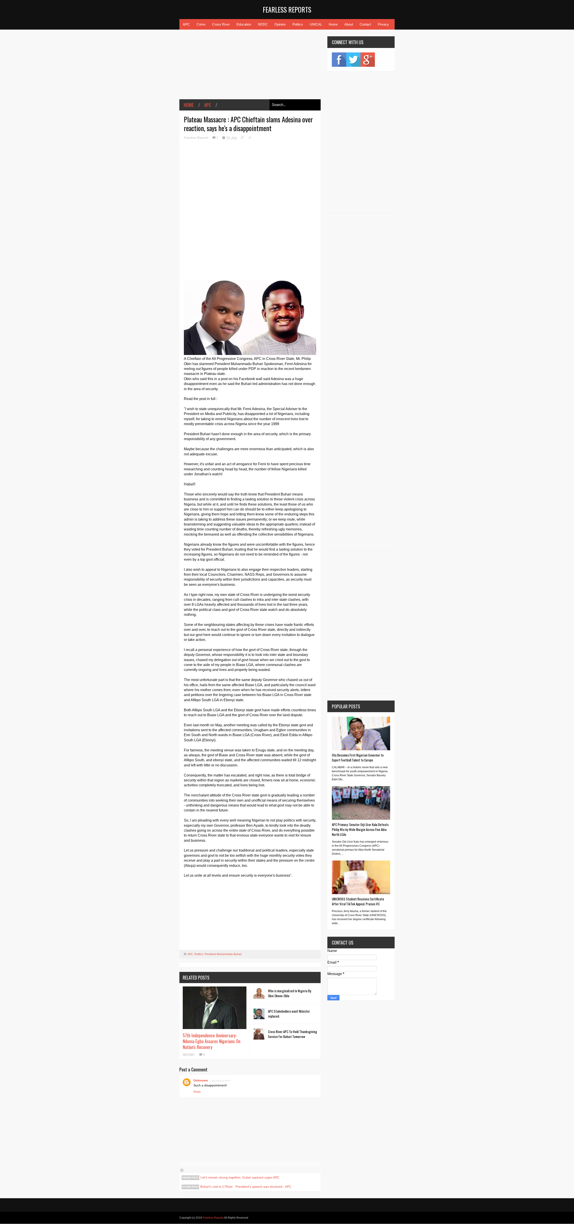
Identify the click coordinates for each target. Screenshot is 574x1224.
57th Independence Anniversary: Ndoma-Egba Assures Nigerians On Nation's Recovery (211, 1041)
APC (186, 24)
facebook (339, 59)
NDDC (263, 24)
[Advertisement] (250, 67)
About (348, 24)
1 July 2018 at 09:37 (220, 1080)
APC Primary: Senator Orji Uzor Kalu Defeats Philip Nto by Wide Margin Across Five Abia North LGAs (360, 829)
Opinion (280, 24)
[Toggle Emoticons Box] (181, 1170)
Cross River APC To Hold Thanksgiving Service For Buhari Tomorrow (292, 1034)
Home (333, 24)
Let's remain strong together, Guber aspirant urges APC (239, 1177)
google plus (368, 59)
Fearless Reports (287, 9)
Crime (200, 24)
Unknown (201, 1080)
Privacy (383, 24)
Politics (297, 24)
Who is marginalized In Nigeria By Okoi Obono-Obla (289, 993)
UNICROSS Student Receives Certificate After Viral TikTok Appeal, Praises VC (358, 901)
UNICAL (316, 24)
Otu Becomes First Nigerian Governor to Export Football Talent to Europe (358, 757)
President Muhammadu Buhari (223, 954)
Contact (365, 24)
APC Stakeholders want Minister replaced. (289, 1014)
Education (244, 24)
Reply (197, 1091)
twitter (353, 59)
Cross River (221, 24)
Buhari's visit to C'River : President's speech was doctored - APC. (246, 1186)
